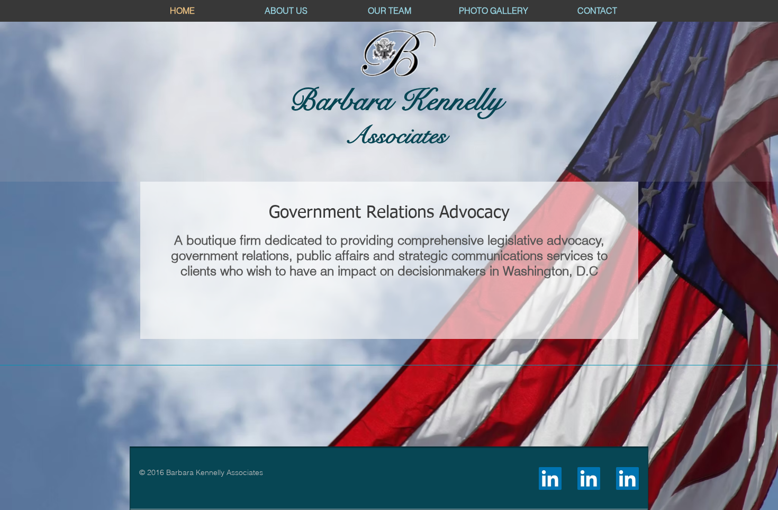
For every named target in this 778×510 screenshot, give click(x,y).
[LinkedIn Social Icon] (550, 478)
